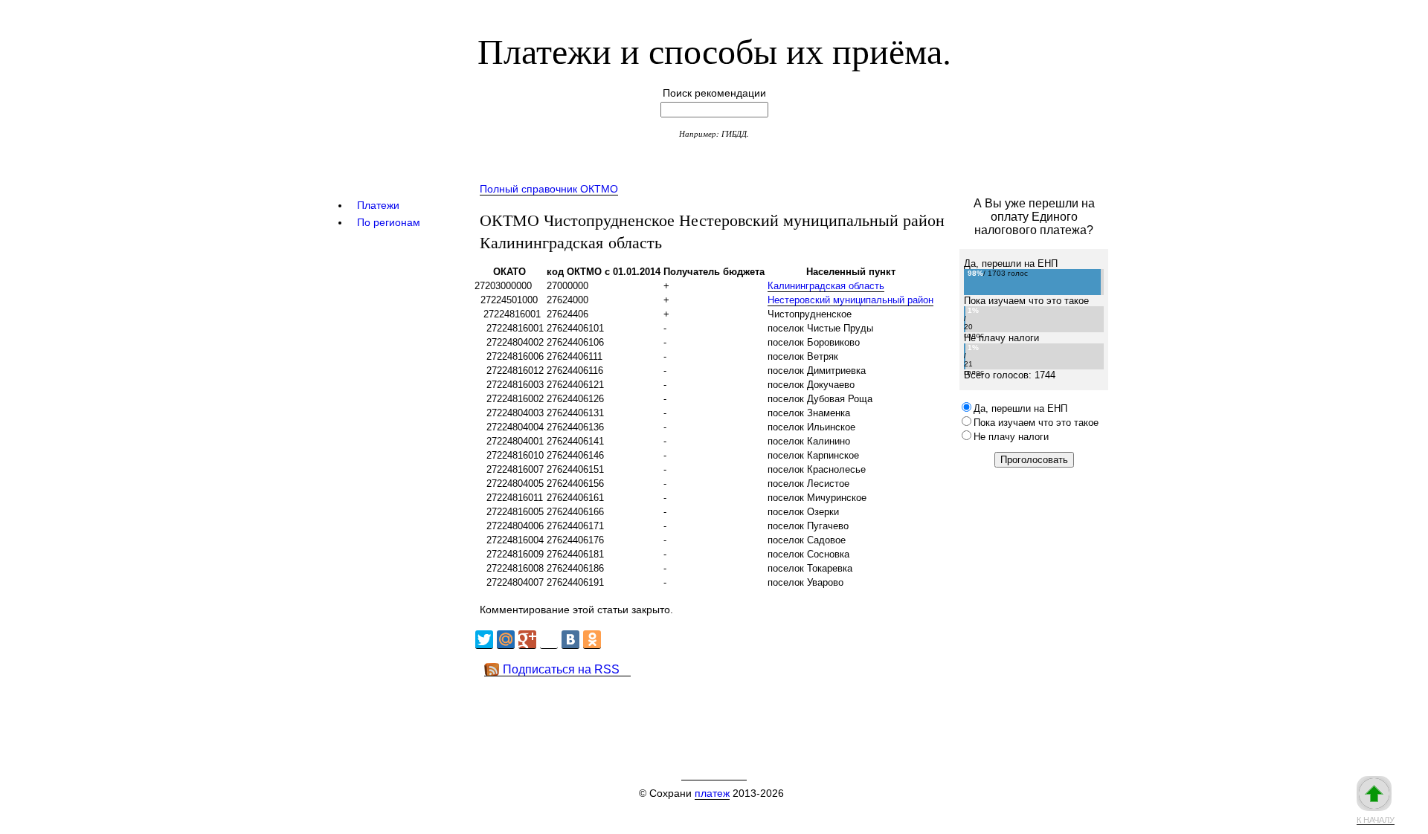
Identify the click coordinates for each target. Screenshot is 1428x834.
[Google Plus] (527, 639)
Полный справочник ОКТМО (549, 189)
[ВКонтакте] (570, 639)
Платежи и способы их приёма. (714, 50)
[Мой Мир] (506, 639)
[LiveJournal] (549, 639)
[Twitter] (484, 639)
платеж (712, 793)
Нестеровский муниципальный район (850, 300)
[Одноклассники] (592, 639)
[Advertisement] (743, 709)
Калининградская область (826, 285)
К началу (1376, 819)
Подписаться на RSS (561, 669)
